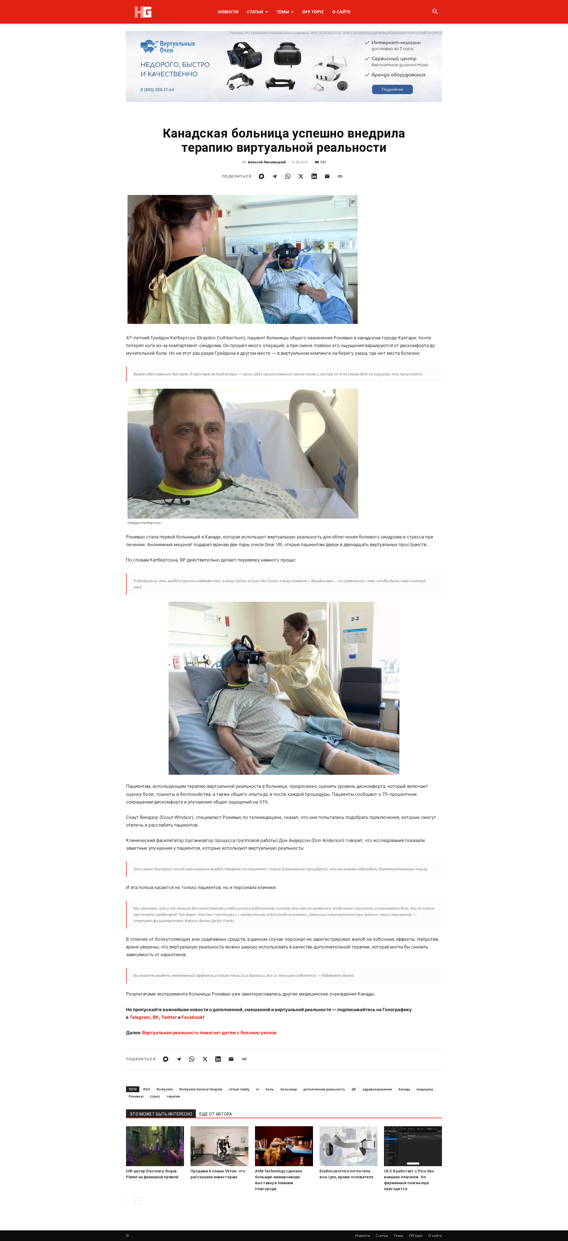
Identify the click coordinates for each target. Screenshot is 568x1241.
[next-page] (139, 1200)
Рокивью (136, 1096)
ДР (354, 1089)
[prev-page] (129, 1200)
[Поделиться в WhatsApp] (287, 176)
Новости (228, 11)
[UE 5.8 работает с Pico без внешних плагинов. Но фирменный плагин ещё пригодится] (413, 1146)
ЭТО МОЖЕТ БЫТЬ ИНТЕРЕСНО (161, 1114)
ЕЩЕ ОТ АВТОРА (215, 1114)
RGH (146, 1089)
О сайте (341, 11)
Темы (283, 11)
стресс (155, 1096)
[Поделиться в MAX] (261, 176)
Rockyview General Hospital (200, 1089)
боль (270, 1089)
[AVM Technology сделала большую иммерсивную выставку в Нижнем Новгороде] (284, 1146)
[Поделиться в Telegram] (274, 176)
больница (288, 1089)
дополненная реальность (324, 1089)
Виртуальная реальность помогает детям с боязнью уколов (209, 1032)
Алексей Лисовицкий (267, 162)
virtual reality (239, 1089)
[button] (435, 12)
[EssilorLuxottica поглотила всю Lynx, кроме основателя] (348, 1146)
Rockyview (164, 1089)
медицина (425, 1089)
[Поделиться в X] (300, 176)
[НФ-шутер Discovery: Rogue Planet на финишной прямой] (155, 1146)
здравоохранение (377, 1089)
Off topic (313, 11)
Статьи (255, 11)
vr (257, 1089)
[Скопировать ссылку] (340, 176)
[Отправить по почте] (327, 176)
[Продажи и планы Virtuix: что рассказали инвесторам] (219, 1146)
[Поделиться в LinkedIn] (314, 176)
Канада (404, 1089)
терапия (173, 1096)
